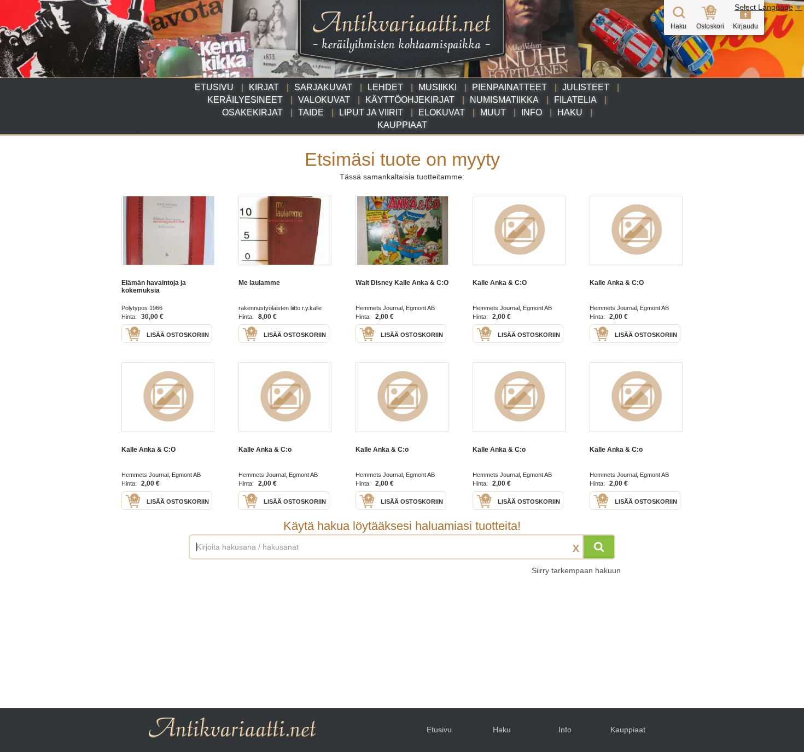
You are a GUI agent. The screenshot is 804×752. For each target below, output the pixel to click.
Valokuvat (324, 99)
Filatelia (575, 99)
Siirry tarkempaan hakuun (576, 570)
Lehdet (385, 87)
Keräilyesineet (245, 99)
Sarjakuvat (323, 87)
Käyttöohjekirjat (410, 99)
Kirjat (264, 87)
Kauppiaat (402, 125)
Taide (311, 112)
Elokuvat (441, 112)
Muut (493, 112)
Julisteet (585, 87)
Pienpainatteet (509, 87)
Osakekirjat (252, 112)
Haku (569, 112)
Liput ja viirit (371, 112)
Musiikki (437, 87)
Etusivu (214, 87)
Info (531, 112)
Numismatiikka (504, 99)
